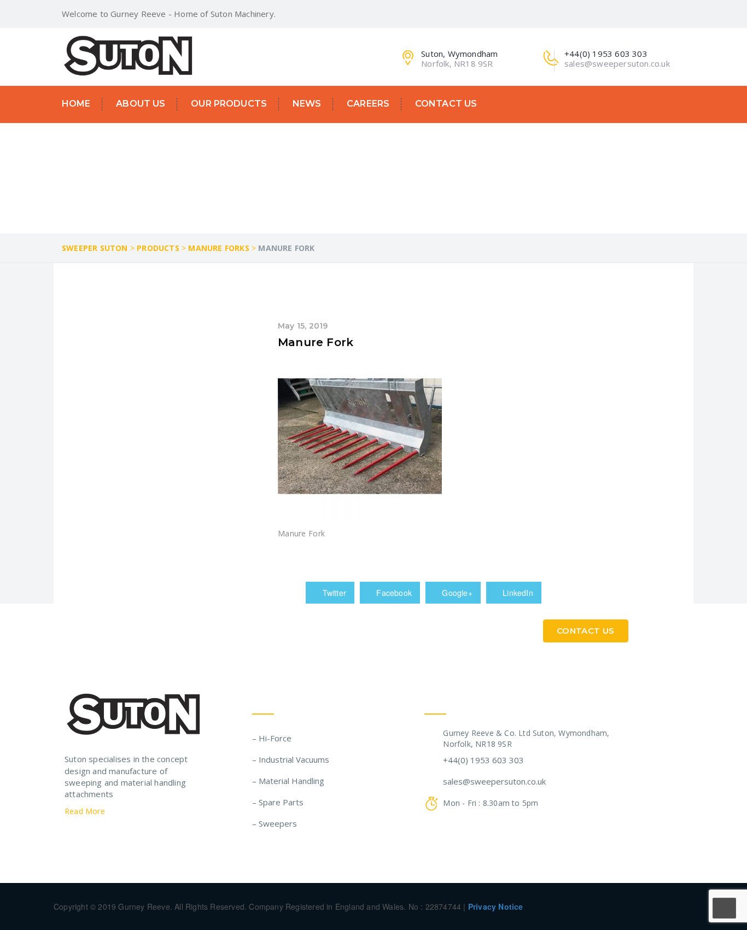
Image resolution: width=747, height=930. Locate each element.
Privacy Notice (495, 906)
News (307, 103)
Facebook (393, 592)
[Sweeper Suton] (128, 54)
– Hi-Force (271, 738)
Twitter (333, 592)
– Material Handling (288, 780)
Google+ (456, 592)
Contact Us (446, 103)
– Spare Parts (278, 802)
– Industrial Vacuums (290, 759)
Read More (86, 811)
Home (76, 103)
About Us (140, 103)
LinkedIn (516, 592)
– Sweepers (274, 823)
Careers (368, 103)
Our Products (229, 103)
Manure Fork (315, 342)
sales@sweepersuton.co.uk (494, 781)
